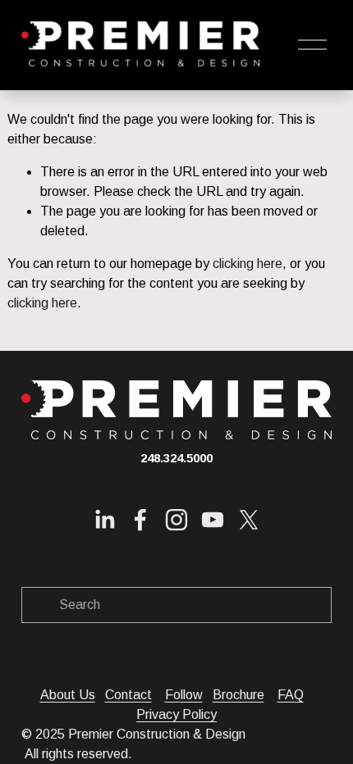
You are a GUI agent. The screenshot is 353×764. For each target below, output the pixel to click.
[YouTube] (212, 519)
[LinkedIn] (104, 519)
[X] (248, 519)
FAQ (290, 695)
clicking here (247, 264)
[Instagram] (176, 519)
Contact (128, 695)
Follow (184, 695)
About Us (67, 695)
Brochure (238, 695)
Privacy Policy (176, 714)
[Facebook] (140, 519)
